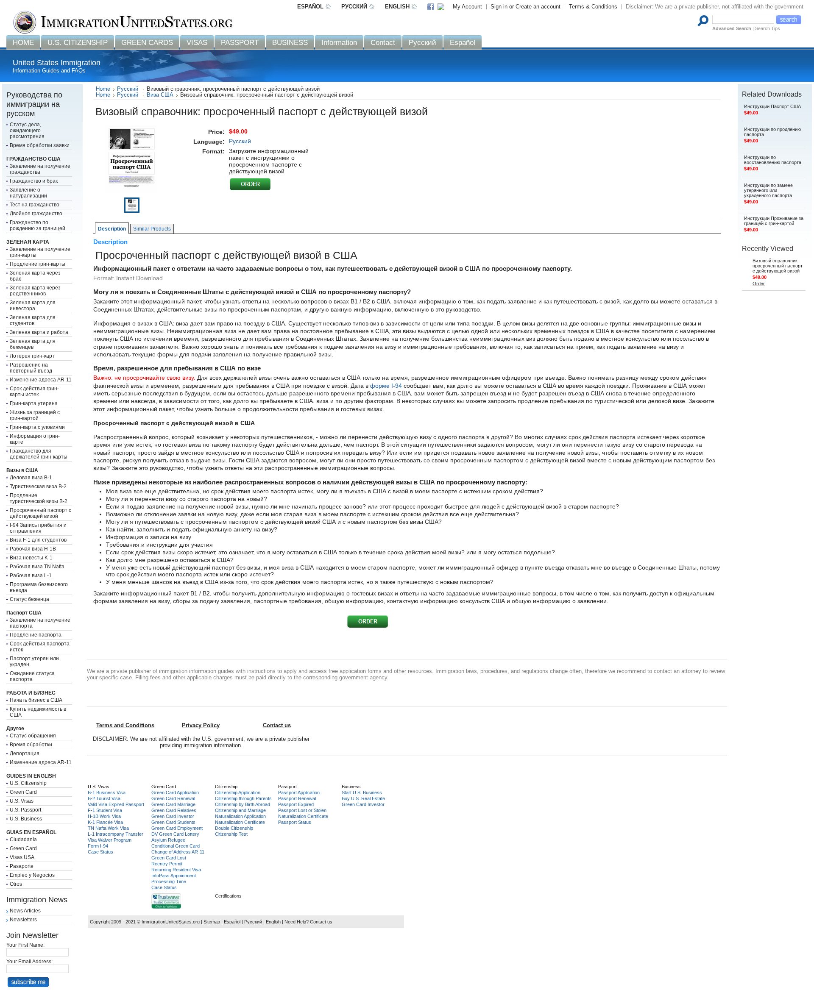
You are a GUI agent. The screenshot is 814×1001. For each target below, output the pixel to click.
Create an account (538, 6)
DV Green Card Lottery (175, 834)
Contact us (321, 921)
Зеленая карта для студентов (33, 320)
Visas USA (22, 857)
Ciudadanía (23, 840)
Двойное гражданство (36, 214)
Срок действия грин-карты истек (34, 392)
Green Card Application (175, 792)
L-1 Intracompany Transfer (115, 834)
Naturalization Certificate (240, 822)
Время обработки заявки (40, 145)
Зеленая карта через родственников (35, 291)
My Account (467, 6)
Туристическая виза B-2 (38, 486)
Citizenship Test (231, 834)
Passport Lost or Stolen (302, 810)
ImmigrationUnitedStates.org (171, 921)
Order (759, 283)
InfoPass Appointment (173, 875)
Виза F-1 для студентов (38, 540)
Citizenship (226, 786)
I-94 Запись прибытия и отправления (38, 528)
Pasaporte (21, 866)
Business (351, 786)
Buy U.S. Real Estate (363, 798)
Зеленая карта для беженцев (33, 344)
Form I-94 (98, 845)
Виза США (160, 95)
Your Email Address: (29, 962)
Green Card (23, 792)
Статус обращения (33, 736)
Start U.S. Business (362, 792)
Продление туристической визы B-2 (38, 498)
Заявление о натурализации (28, 193)
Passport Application (299, 792)
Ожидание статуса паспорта (32, 676)
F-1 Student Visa (105, 810)
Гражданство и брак (34, 181)
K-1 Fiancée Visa (105, 822)
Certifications (228, 895)
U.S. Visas (21, 801)
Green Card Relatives (173, 810)
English (273, 921)
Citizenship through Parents (243, 798)
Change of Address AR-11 (177, 851)
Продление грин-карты (37, 264)
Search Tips (767, 28)
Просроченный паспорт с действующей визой (40, 513)
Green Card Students (173, 822)
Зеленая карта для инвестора (33, 305)
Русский (128, 89)
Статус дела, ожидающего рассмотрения (27, 130)
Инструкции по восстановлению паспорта (772, 160)
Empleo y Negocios (32, 875)
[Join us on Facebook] (433, 7)
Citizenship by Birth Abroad (242, 804)
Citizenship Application (237, 792)
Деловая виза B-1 (31, 478)
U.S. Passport (25, 810)
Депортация (24, 753)
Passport (287, 786)
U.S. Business (26, 819)
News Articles (25, 911)
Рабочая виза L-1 (31, 575)
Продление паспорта (35, 635)
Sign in (499, 6)
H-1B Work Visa (104, 816)
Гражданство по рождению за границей (37, 225)
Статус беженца (29, 599)
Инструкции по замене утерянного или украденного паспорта (768, 190)
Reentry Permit (166, 863)
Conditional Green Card (175, 845)
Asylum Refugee (168, 840)
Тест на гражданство (34, 205)
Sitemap (212, 921)
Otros (16, 884)
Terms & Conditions (593, 6)
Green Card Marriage (173, 804)
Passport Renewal (297, 798)
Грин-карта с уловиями (37, 427)
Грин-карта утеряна (34, 403)
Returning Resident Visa (176, 869)
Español (232, 921)
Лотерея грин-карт (32, 356)
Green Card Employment (177, 828)
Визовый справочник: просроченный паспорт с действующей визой (778, 265)
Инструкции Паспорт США (772, 106)
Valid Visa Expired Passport (116, 804)
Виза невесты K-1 (31, 558)
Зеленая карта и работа (39, 332)
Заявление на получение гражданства (40, 169)
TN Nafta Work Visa (108, 828)
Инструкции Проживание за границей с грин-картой (773, 221)
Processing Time (168, 881)
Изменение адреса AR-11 (41, 380)
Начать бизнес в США (36, 700)
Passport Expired (296, 804)
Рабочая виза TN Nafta (37, 567)
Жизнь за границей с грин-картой (35, 415)
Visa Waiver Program (109, 840)
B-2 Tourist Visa (104, 798)
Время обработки (31, 745)
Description (112, 229)
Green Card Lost (168, 857)
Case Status (100, 851)
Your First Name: (25, 945)
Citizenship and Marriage (240, 810)
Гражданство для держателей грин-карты (38, 454)
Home (103, 89)
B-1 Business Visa (106, 792)
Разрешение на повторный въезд (31, 368)
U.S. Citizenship (28, 783)
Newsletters (23, 920)
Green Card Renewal (173, 798)
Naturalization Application (240, 816)
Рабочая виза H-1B (33, 549)
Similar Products (152, 229)
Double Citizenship (234, 828)
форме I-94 (386, 385)
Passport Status (294, 822)
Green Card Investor (172, 816)
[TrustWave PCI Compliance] (166, 906)
